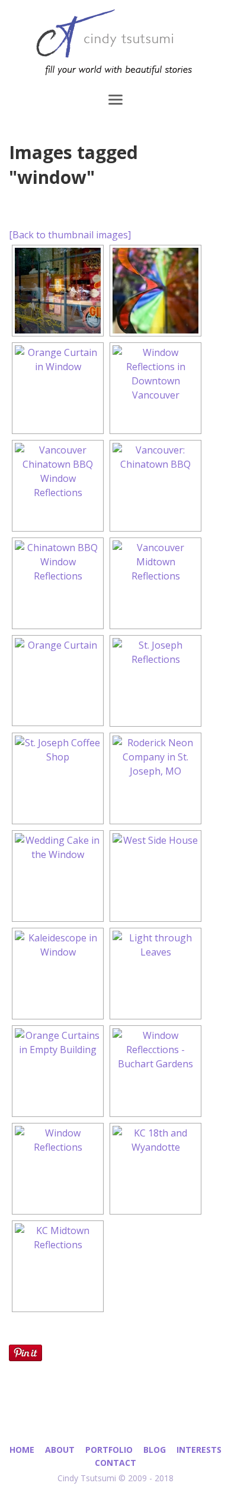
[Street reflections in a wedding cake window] (58, 876)
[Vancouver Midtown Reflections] (155, 583)
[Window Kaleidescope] (155, 290)
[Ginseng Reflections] (58, 290)
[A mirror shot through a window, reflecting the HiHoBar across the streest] (155, 681)
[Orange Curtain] (58, 388)
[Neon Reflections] (155, 778)
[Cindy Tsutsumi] (115, 44)
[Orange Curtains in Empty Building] (58, 1071)
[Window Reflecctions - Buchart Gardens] (155, 1071)
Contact (115, 1462)
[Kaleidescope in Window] (58, 973)
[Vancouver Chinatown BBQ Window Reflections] (58, 486)
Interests (199, 1449)
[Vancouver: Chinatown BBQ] (155, 486)
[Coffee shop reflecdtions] (58, 778)
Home (21, 1449)
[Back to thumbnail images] (70, 234)
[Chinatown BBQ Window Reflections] (58, 583)
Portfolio (109, 1449)
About (60, 1449)
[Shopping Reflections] (155, 388)
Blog (154, 1449)
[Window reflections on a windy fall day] (155, 876)
